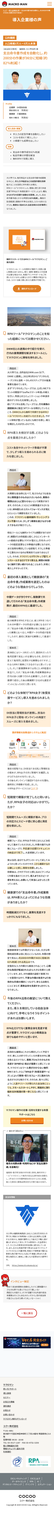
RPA (31, 1481)
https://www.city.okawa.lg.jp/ (25, 1265)
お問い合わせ (27, 1120)
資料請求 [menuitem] (7, 1406)
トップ (5, 10)
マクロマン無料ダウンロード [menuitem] (15, 1419)
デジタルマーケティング (12, 1484)
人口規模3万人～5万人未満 (20, 43)
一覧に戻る (27, 1313)
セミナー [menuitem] (6, 1397)
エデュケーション (45, 1484)
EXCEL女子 (35, 1478)
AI (38, 1481)
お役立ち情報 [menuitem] (8, 1402)
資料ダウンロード (28, 288)
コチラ (34, 788)
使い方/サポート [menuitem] (10, 1389)
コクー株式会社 (10, 1426)
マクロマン (8, 1384)
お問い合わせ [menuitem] (8, 1415)
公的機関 (10, 37)
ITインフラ (29, 1484)
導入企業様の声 (14, 10)
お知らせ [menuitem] (6, 1410)
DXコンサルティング (19, 1478)
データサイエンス (19, 1481)
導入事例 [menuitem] (7, 1393)
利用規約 (7, 1451)
